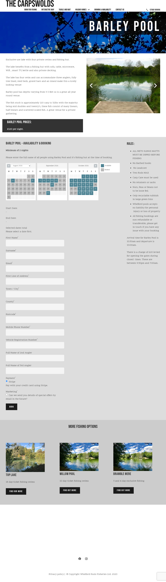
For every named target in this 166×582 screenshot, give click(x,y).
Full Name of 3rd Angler (18, 365)
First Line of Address (17, 276)
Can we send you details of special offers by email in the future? (31, 397)
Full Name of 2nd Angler (19, 352)
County (10, 301)
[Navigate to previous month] (8, 165)
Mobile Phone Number (18, 327)
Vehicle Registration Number (22, 340)
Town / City (12, 289)
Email (9, 263)
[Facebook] (80, 559)
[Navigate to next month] (95, 165)
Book (11, 406)
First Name (12, 237)
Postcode (11, 314)
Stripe (11, 382)
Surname (11, 250)
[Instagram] (86, 559)
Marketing (12, 391)
